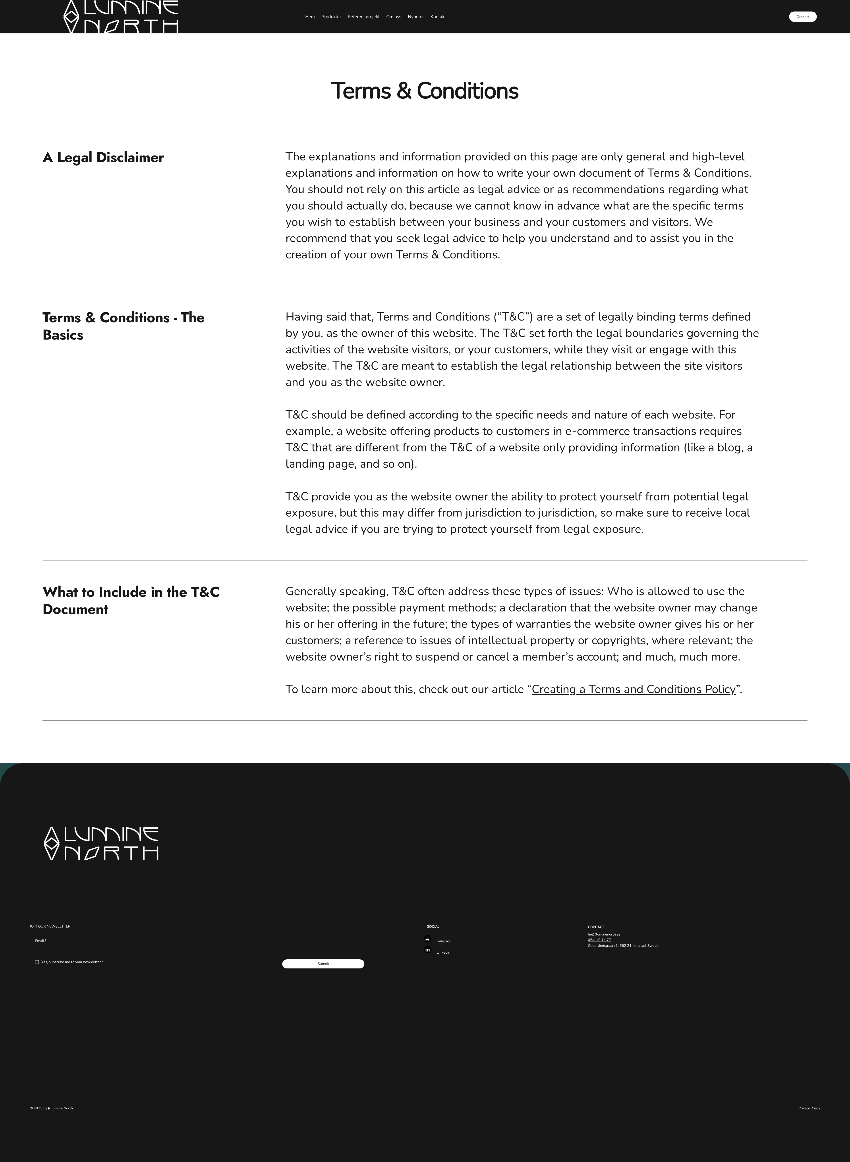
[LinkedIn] (427, 949)
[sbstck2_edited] (427, 939)
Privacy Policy (809, 1108)
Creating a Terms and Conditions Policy (634, 689)
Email (40, 940)
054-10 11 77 (599, 939)
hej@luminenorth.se (604, 934)
